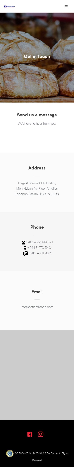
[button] (29, 434)
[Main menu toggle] (66, 6)
